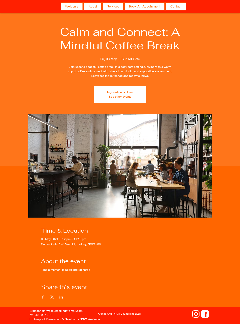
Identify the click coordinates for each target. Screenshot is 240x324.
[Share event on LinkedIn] (61, 297)
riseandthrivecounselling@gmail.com (57, 311)
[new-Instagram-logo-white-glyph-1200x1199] (196, 314)
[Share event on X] (52, 297)
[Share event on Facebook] (43, 297)
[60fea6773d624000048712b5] (205, 314)
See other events (120, 96)
